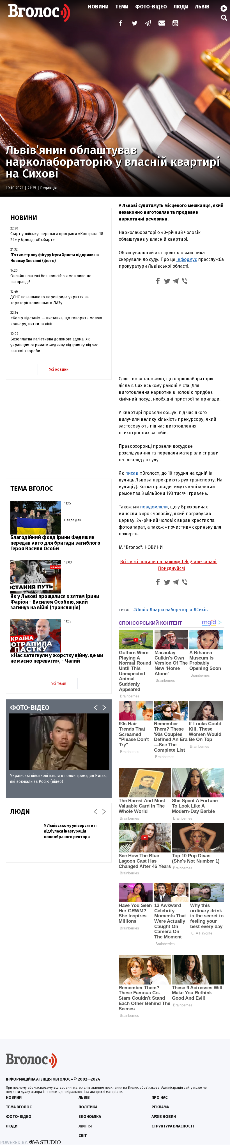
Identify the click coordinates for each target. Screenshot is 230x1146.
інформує (186, 259)
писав (131, 473)
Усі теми (58, 683)
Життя (85, 1126)
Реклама (160, 1107)
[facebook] (119, 23)
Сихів (202, 609)
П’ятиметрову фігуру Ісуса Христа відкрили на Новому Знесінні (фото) (54, 258)
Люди (181, 7)
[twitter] (134, 23)
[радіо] (223, 8)
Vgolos (39, 12)
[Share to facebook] (157, 281)
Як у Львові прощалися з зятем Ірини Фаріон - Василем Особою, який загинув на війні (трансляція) (54, 602)
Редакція (48, 188)
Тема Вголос (19, 1107)
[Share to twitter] (166, 281)
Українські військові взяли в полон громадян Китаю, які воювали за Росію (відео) (58, 778)
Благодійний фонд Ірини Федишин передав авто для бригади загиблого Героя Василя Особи (55, 543)
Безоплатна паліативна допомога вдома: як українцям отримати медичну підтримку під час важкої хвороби (54, 345)
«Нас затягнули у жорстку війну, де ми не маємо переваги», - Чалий (56, 658)
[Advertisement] (171, 329)
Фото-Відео (151, 7)
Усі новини (58, 369)
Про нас (159, 1097)
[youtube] (176, 23)
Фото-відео (18, 1116)
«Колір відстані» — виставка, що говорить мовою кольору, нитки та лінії (56, 321)
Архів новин (163, 1116)
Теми (121, 7)
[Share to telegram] (175, 281)
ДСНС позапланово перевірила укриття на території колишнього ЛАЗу (49, 300)
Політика (88, 1107)
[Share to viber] (184, 281)
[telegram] (148, 23)
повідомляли (154, 507)
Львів (202, 7)
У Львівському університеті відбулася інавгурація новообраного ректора (70, 831)
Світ (83, 1135)
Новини (98, 7)
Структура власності (172, 1126)
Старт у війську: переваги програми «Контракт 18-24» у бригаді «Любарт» (57, 236)
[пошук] (224, 17)
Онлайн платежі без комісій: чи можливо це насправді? (50, 279)
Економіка (90, 1116)
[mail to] (161, 23)
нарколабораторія (172, 609)
